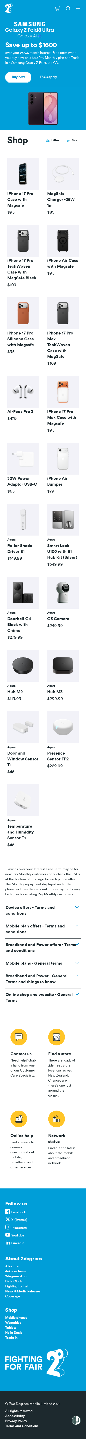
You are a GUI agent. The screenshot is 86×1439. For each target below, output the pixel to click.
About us (12, 1266)
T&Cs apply (48, 77)
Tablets (10, 1327)
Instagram (19, 1227)
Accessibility (15, 1416)
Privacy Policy (16, 1421)
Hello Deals (13, 1332)
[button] (52, 140)
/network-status (62, 1139)
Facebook (18, 1212)
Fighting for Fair (17, 1286)
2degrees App (16, 1276)
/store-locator (62, 1062)
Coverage (12, 1296)
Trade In (11, 1337)
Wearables (13, 1322)
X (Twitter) (19, 1220)
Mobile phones (16, 1317)
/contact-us (24, 1062)
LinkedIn (17, 1243)
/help (24, 1139)
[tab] (23, 186)
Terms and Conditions (21, 1426)
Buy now (18, 77)
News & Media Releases (22, 1291)
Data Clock (13, 1281)
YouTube (17, 1235)
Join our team (15, 1271)
